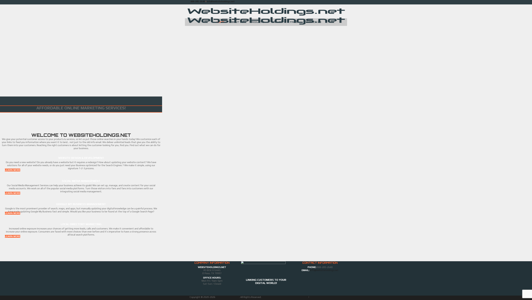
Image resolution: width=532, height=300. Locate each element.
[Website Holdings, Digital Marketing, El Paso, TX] (266, 291)
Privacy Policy (316, 297)
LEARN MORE (12, 170)
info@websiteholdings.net (323, 270)
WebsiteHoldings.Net (227, 297)
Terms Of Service (299, 297)
